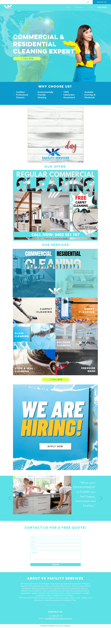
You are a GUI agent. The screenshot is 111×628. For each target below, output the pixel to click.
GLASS (19, 333)
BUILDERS (63, 342)
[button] (55, 205)
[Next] (101, 498)
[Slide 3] (57, 516)
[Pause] (30, 160)
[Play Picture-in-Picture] (78, 160)
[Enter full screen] (81, 160)
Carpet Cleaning (44, 310)
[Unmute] (33, 160)
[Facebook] (88, 2)
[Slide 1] (53, 516)
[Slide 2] (55, 516)
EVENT (89, 308)
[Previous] (10, 498)
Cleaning (87, 311)
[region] (34, 310)
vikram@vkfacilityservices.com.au (58, 618)
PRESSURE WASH (88, 370)
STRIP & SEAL (24, 368)
